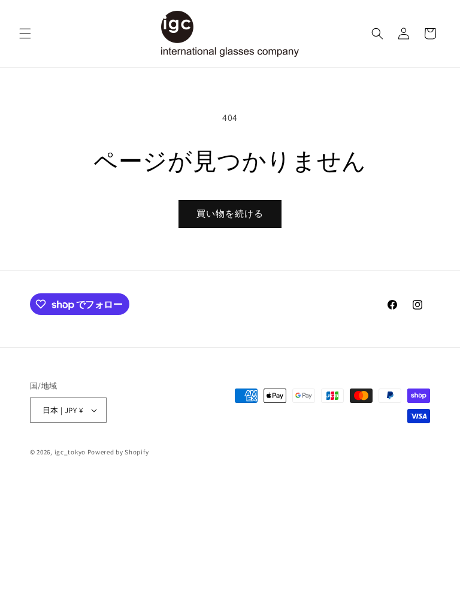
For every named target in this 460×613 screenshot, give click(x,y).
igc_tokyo (70, 452)
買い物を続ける (230, 213)
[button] (25, 33)
